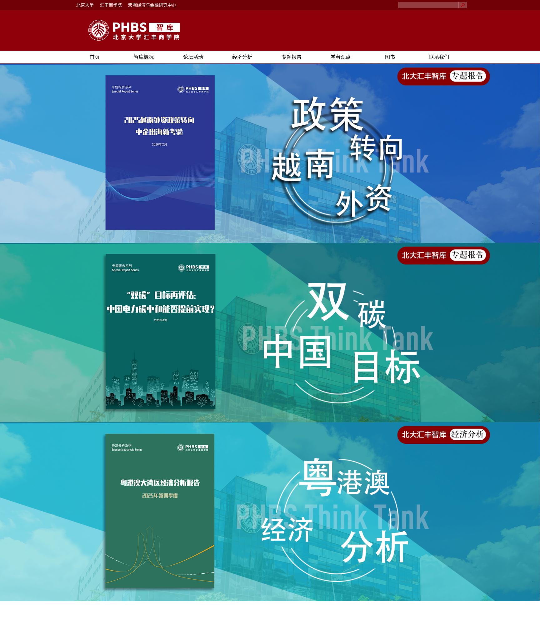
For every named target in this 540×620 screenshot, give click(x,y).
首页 (95, 57)
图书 (390, 57)
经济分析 (242, 57)
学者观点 (341, 57)
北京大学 (85, 5)
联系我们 (439, 57)
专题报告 (292, 57)
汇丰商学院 (111, 5)
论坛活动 (193, 57)
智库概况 (144, 57)
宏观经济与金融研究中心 (152, 5)
